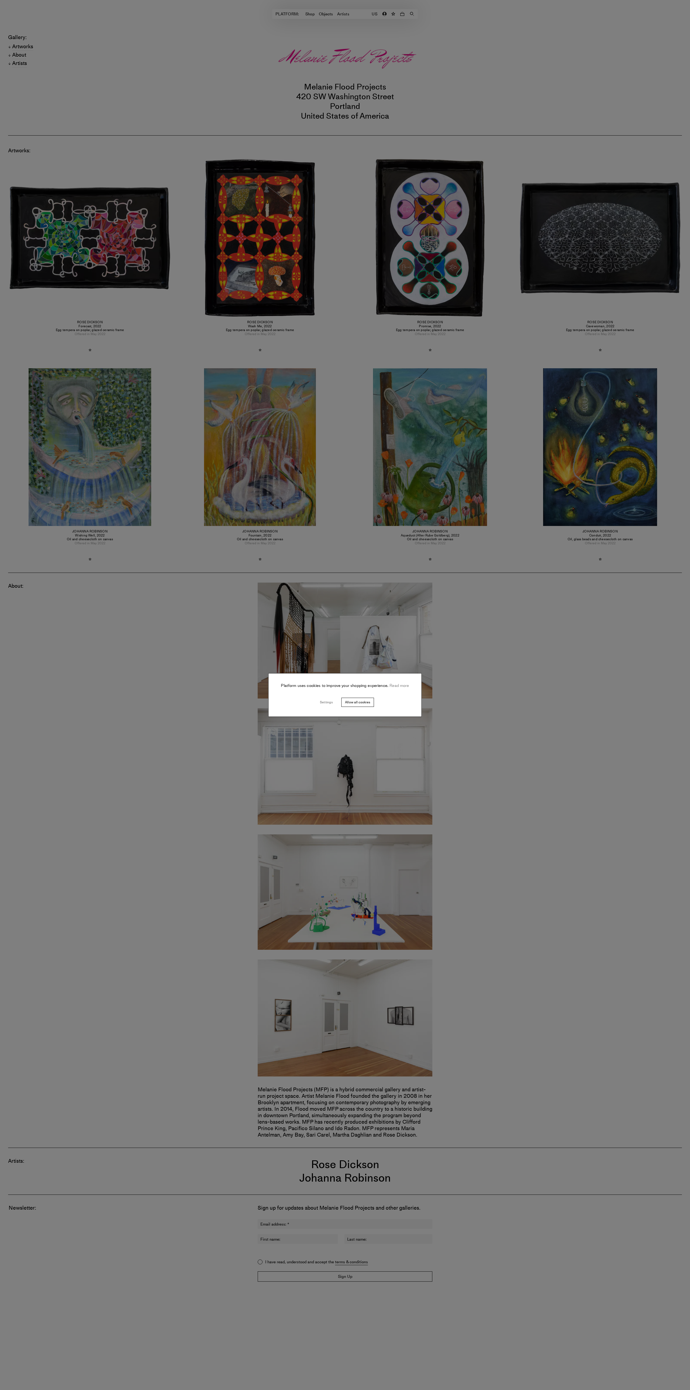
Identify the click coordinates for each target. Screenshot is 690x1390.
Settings (326, 702)
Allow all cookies (357, 702)
